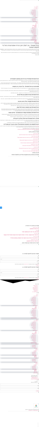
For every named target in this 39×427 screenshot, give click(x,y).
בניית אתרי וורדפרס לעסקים (33, 241)
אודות (36, 22)
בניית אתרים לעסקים (34, 228)
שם (38, 255)
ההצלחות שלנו (34, 19)
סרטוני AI (34, 16)
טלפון (38, 271)
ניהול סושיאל (34, 297)
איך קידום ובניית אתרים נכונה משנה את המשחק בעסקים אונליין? (24, 238)
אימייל (38, 385)
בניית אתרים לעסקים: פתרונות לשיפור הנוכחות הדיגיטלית (29, 142)
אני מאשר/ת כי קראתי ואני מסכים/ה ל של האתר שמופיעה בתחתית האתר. (26, 277)
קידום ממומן (33, 129)
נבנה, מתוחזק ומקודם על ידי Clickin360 (34, 410)
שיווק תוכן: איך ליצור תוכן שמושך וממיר (30, 231)
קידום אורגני (37, 129)
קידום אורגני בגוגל (33, 11)
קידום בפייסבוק (34, 14)
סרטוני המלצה (34, 20)
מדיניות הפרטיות (26, 277)
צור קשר (36, 23)
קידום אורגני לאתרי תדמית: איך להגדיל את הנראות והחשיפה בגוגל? (28, 137)
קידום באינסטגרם (33, 13)
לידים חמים (34, 303)
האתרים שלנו (35, 362)
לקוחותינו (36, 17)
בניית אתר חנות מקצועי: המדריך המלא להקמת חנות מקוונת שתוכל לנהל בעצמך (21, 234)
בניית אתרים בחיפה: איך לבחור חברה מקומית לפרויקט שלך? (29, 140)
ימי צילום (35, 15)
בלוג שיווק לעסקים (35, 21)
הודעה (38, 260)
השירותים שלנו (34, 27)
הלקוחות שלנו (34, 18)
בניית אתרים (34, 29)
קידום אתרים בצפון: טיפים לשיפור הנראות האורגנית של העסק (29, 134)
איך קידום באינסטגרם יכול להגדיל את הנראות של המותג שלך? (29, 148)
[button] (1, 208)
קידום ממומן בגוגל (33, 12)
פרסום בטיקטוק (34, 28)
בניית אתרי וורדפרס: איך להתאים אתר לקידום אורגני (30, 145)
